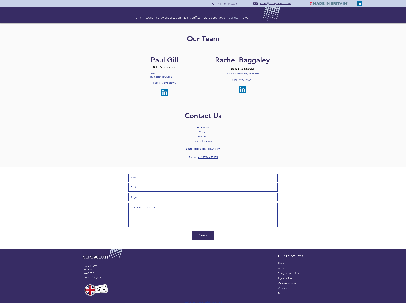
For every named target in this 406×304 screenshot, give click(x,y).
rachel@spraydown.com (246, 73)
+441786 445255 (226, 3)
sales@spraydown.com (275, 3)
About (281, 268)
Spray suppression (288, 273)
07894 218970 (169, 82)
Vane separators (287, 283)
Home (281, 262)
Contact (282, 288)
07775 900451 (246, 79)
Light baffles (285, 278)
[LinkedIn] (359, 3)
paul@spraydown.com (161, 76)
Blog (281, 293)
